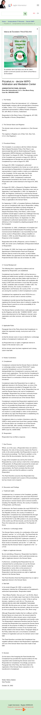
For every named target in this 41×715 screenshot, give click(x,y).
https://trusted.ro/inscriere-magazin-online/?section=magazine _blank (20, 50)
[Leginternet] (17, 5)
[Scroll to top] (37, 711)
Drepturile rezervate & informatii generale (21, 707)
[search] (25, 14)
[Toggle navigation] (38, 5)
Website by (19, 709)
